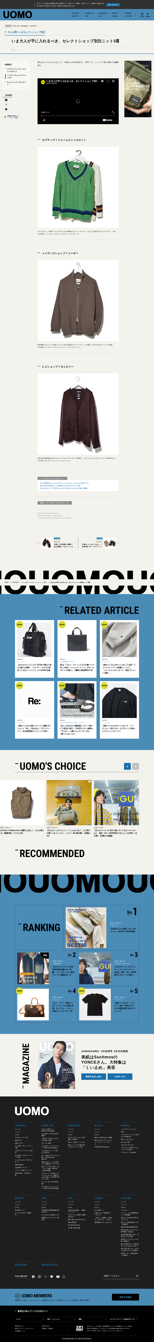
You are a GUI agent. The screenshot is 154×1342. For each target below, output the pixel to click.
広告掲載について (20, 1331)
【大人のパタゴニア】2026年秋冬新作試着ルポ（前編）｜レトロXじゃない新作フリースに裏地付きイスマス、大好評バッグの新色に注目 (63, 971)
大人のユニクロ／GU (122, 963)
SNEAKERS (103, 13)
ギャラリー (115, 925)
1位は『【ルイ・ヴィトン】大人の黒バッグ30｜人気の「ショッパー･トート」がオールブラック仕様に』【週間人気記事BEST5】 (77, 667)
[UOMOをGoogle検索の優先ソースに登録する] (11, 116)
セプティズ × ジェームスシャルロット (16, 70)
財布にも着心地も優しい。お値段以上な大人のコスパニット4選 (60, 485)
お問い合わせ (45, 1326)
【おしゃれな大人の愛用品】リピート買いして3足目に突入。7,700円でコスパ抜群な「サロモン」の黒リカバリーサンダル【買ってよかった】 (76, 730)
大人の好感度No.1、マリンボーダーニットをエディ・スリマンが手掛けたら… (65, 483)
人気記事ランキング (67, 661)
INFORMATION (18, 827)
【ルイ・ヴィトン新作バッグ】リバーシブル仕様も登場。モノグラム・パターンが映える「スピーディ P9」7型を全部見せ (63, 1007)
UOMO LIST (90, 13)
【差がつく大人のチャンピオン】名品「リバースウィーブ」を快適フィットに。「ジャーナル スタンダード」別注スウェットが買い (119, 669)
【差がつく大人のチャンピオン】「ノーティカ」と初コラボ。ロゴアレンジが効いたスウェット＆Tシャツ (118, 728)
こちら (121, 1330)
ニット (14, 50)
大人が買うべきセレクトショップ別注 (26, 32)
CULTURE (128, 16)
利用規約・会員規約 (47, 1328)
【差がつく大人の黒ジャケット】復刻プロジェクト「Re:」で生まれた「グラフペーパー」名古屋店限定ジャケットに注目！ (34, 728)
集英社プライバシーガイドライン (24, 1328)
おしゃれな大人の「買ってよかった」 (73, 722)
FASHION (75, 13)
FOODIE (115, 16)
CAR (87, 16)
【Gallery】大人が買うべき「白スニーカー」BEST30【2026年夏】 (123, 930)
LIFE (100, 16)
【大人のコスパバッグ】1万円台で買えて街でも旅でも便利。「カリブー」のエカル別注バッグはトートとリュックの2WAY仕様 (34, 667)
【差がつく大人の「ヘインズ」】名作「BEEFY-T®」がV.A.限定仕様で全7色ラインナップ (125, 1007)
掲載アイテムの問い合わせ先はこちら (55, 503)
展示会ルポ (57, 963)
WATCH (115, 13)
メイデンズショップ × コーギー (16, 76)
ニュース (22, 661)
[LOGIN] (142, 14)
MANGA (128, 13)
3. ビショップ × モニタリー (16, 83)
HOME (7, 582)
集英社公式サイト (20, 1326)
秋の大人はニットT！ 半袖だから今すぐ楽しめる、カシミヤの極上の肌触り (64, 488)
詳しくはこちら (113, 5)
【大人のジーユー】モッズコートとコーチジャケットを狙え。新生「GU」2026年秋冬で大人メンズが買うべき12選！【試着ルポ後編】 (125, 971)
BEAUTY (75, 16)
